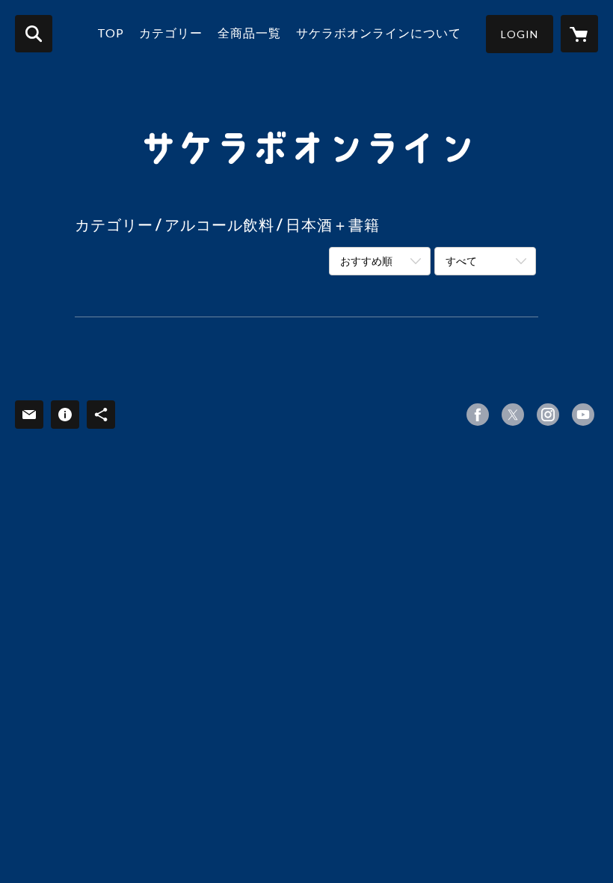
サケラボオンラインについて (378, 32)
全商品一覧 (249, 32)
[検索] (33, 33)
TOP (110, 32)
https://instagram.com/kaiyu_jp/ (548, 414)
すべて (461, 260)
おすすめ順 (366, 260)
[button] (519, 34)
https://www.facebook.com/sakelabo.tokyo (477, 414)
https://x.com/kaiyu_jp (513, 414)
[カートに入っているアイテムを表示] (579, 33)
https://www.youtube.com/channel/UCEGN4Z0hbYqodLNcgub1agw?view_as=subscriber (583, 414)
